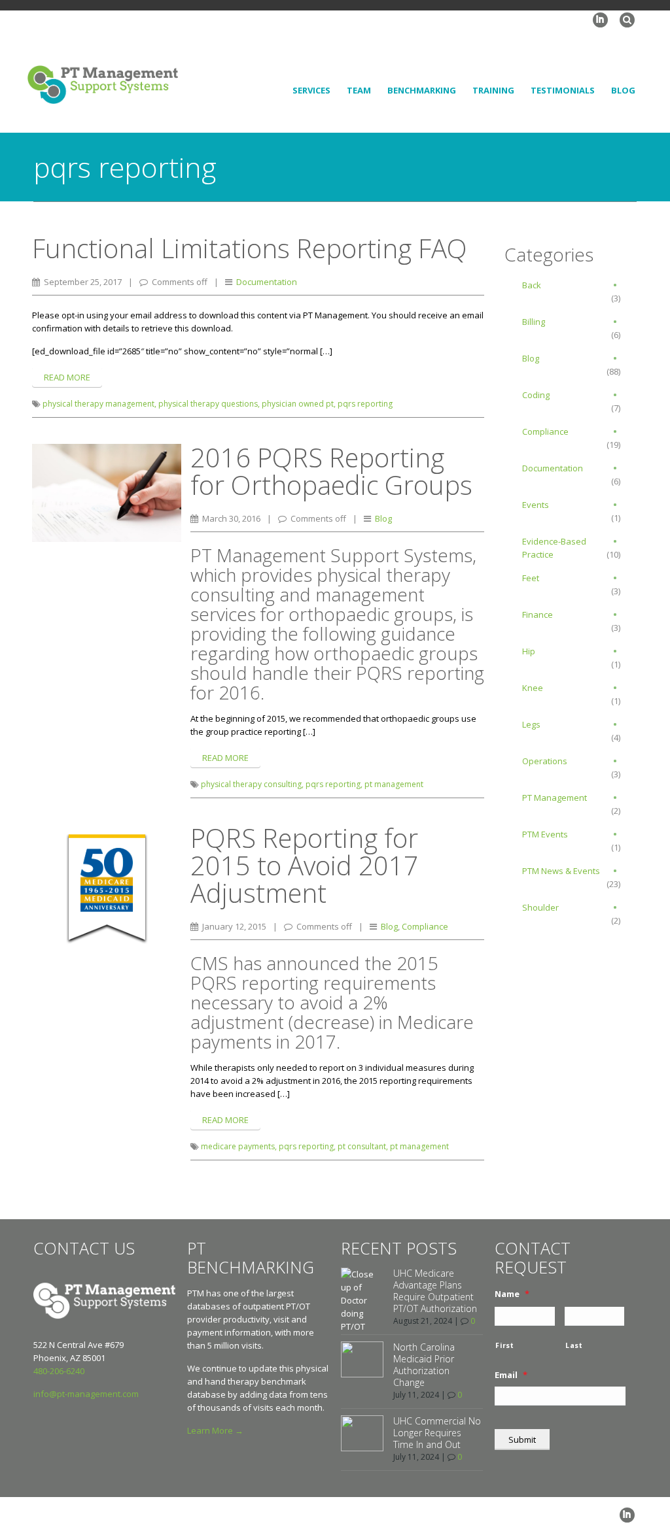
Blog (623, 90)
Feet (530, 578)
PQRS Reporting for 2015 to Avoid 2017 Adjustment (304, 865)
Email (511, 1375)
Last (574, 1345)
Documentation (266, 282)
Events (535, 505)
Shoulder (540, 907)
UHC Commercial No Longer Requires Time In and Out (437, 1433)
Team (359, 90)
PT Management (554, 797)
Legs (531, 724)
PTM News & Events (561, 871)
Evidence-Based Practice (554, 547)
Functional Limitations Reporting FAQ (249, 248)
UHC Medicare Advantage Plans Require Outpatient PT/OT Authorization (435, 1291)
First (504, 1345)
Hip (528, 651)
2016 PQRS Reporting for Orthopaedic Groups (331, 471)
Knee (532, 688)
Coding (536, 395)
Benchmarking (421, 90)
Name (512, 1294)
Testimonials (563, 90)
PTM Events (545, 834)
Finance (537, 614)
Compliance (425, 926)
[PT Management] (102, 84)
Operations (544, 761)
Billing (533, 322)
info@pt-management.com (86, 1394)
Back (531, 285)
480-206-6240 (58, 1371)
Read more (67, 377)
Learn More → (215, 1430)
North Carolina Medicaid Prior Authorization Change (424, 1365)
